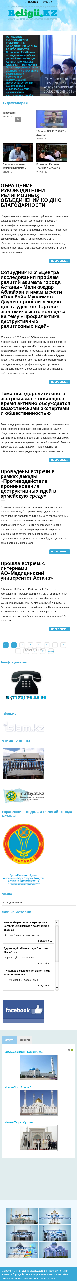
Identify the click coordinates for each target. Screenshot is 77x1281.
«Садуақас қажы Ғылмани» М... (24, 1052)
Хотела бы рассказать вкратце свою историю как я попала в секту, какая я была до (26, 926)
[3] (22, 1240)
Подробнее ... (59, 261)
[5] (22, 1257)
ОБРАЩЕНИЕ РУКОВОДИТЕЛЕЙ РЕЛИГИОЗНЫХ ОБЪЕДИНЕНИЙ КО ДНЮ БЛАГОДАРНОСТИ (31, 195)
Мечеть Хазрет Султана (19, 1122)
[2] (55, 1223)
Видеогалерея (14, 902)
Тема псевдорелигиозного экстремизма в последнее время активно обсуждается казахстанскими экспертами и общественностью (35, 403)
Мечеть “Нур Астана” (18, 1087)
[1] (22, 1223)
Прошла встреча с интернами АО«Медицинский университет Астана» (27, 571)
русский (47, 1)
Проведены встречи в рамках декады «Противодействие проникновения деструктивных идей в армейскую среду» (28, 484)
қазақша (33, 1)
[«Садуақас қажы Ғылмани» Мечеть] (38, 1080)
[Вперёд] (43, 651)
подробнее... (45, 940)
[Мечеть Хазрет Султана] (38, 1150)
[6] (55, 1257)
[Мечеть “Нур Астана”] (38, 1115)
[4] (55, 1240)
